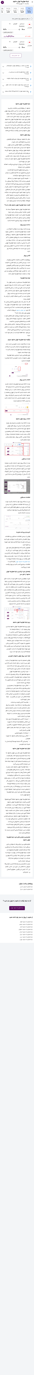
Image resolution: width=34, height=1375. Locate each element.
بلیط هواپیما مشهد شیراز (26, 934)
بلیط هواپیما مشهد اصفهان (26, 929)
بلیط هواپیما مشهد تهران (17, 908)
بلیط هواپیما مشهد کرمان (26, 932)
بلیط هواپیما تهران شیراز (26, 889)
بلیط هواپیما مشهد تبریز (26, 937)
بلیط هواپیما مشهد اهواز (26, 922)
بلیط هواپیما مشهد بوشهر (26, 924)
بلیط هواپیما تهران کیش (26, 887)
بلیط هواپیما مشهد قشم (26, 927)
